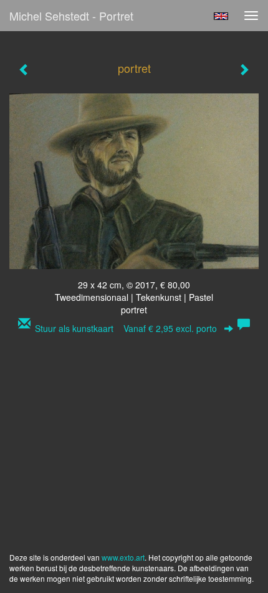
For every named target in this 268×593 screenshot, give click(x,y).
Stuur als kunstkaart (126, 328)
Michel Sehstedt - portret (71, 15)
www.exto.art (123, 557)
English (221, 16)
